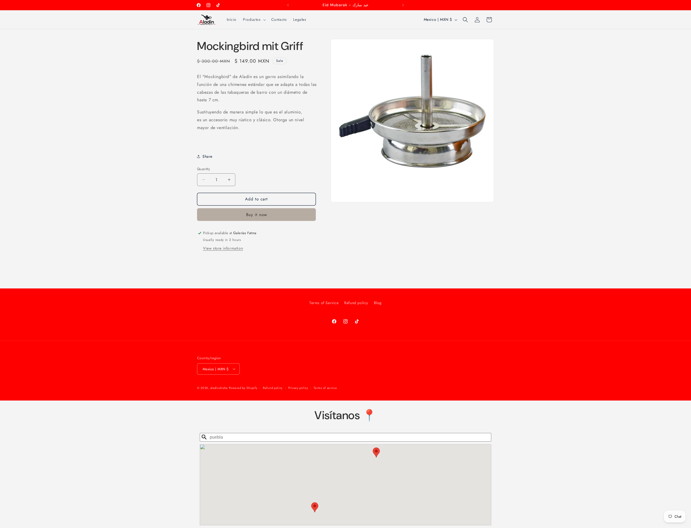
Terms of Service (324, 302)
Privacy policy (298, 388)
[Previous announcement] (288, 5)
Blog (378, 302)
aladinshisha (219, 388)
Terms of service (325, 388)
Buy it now (256, 215)
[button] (254, 19)
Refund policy (356, 302)
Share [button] (207, 156)
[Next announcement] (403, 5)
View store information (223, 248)
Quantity (203, 168)
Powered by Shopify (243, 388)
